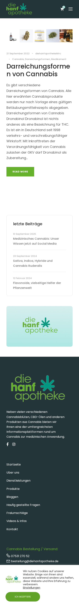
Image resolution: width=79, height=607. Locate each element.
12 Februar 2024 (22, 278)
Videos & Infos (16, 521)
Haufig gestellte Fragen (23, 505)
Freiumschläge (17, 513)
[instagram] (13, 444)
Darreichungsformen (37, 59)
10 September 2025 (24, 234)
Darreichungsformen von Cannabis (38, 70)
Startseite (13, 464)
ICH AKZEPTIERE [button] (23, 596)
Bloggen (12, 497)
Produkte (13, 489)
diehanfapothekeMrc (48, 53)
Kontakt (12, 529)
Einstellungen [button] (31, 587)
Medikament (58, 59)
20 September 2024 (25, 256)
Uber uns (12, 472)
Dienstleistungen (18, 480)
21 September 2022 (18, 53)
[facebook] (7, 444)
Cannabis (18, 59)
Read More (20, 171)
